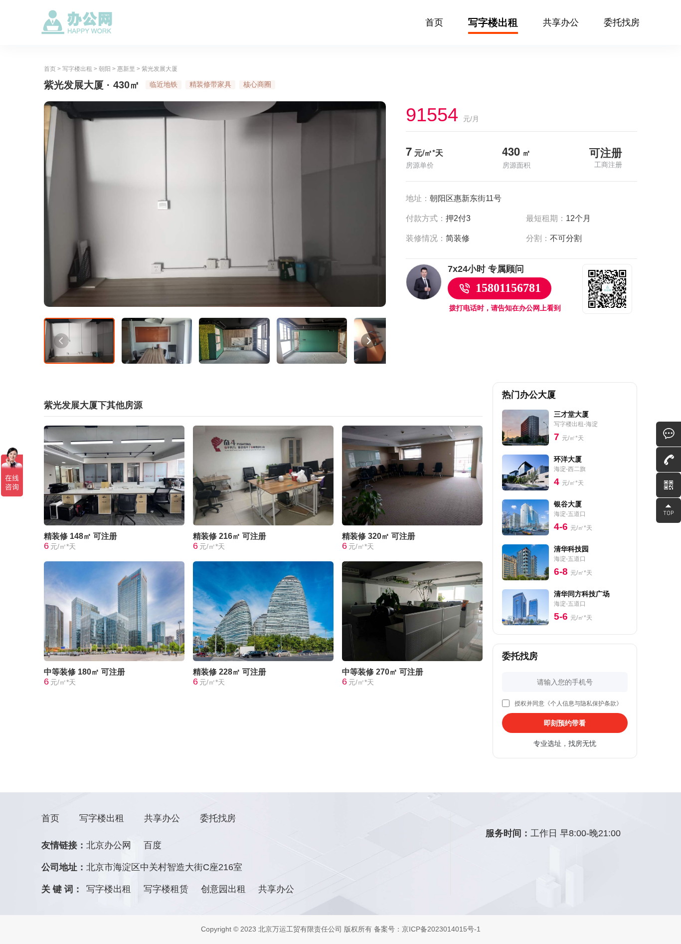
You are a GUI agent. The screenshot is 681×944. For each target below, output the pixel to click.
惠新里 (126, 68)
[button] (61, 340)
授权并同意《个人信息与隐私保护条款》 (568, 703)
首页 (434, 22)
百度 (153, 845)
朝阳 (105, 68)
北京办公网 (108, 845)
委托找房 (622, 22)
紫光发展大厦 (159, 68)
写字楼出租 (493, 22)
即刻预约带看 (565, 723)
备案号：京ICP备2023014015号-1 (427, 929)
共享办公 (561, 22)
